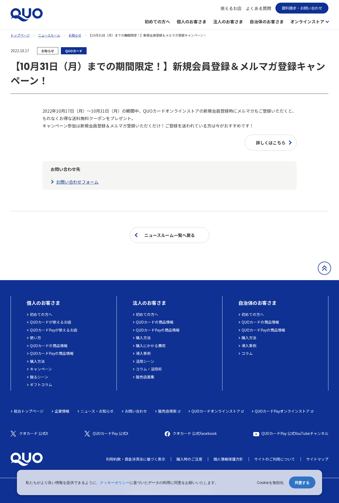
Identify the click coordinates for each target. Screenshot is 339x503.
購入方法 (37, 361)
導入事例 (143, 353)
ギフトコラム (41, 384)
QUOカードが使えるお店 (50, 322)
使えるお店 (231, 8)
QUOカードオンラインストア (215, 411)
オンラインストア (307, 21)
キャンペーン (41, 369)
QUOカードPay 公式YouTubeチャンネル (294, 433)
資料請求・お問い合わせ (302, 8)
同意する (302, 482)
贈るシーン (39, 377)
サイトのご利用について (274, 459)
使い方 (35, 337)
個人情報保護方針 (228, 459)
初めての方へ (157, 21)
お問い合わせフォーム (77, 182)
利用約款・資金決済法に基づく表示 (135, 459)
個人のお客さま (191, 21)
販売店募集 (145, 377)
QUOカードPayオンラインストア (282, 411)
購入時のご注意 (189, 459)
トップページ (20, 35)
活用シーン (145, 361)
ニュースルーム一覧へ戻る (169, 235)
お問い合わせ (136, 411)
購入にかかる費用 (151, 345)
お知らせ (75, 35)
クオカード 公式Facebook (195, 433)
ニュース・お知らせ (97, 411)
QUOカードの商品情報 (49, 345)
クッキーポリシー (115, 482)
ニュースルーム (49, 35)
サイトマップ (317, 459)
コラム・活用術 (149, 369)
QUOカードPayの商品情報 (52, 353)
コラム (247, 353)
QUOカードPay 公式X (110, 433)
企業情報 (62, 411)
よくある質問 (258, 8)
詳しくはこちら (271, 142)
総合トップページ (28, 411)
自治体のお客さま (267, 21)
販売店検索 (167, 411)
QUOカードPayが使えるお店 (53, 330)
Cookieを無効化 (270, 482)
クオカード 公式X (33, 433)
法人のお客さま (228, 21)
